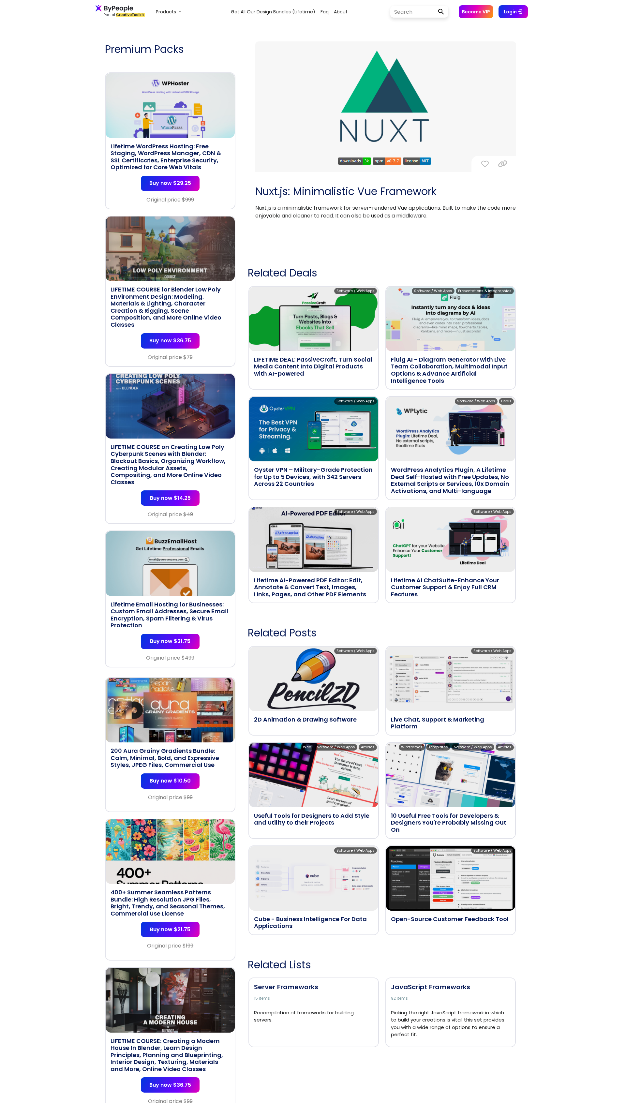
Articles (368, 747)
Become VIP (476, 11)
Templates (438, 747)
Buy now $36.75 (170, 340)
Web (307, 747)
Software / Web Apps (355, 290)
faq (324, 11)
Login (511, 11)
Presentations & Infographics (485, 290)
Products (166, 11)
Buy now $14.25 (170, 498)
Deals (506, 401)
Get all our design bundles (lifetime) (273, 11)
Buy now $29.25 (170, 183)
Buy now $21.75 (170, 641)
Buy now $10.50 (170, 780)
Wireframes (412, 747)
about (341, 11)
